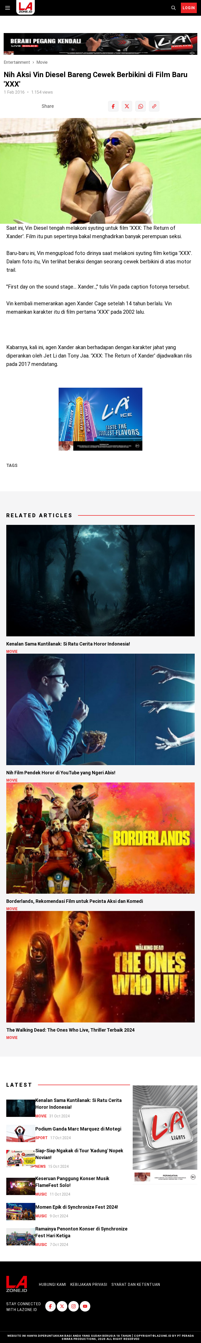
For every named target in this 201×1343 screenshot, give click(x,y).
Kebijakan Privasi (88, 1284)
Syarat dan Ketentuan (135, 1284)
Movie (42, 62)
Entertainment (17, 62)
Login (189, 8)
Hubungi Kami (52, 1284)
